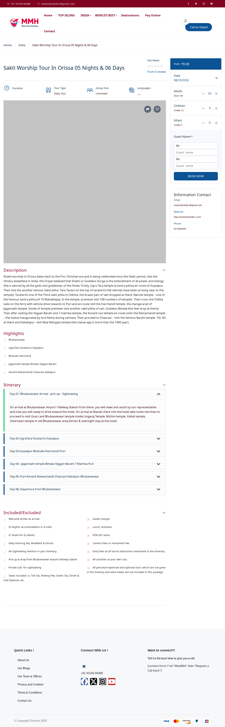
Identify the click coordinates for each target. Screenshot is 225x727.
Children (179, 106)
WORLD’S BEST (105, 15)
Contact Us (24, 700)
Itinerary (12, 384)
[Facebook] (84, 681)
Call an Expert (199, 27)
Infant (178, 120)
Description (15, 270)
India (22, 45)
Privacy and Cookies (30, 684)
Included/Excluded (22, 512)
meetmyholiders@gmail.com (58, 3)
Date (177, 76)
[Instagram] (102, 681)
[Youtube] (111, 681)
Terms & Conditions (30, 692)
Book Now (196, 176)
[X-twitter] (93, 681)
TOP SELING (66, 15)
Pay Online (152, 15)
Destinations (130, 15)
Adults (178, 91)
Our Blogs (24, 668)
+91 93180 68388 (20, 3)
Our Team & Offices (30, 676)
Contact (49, 31)
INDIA (85, 15)
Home (48, 15)
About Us (23, 660)
